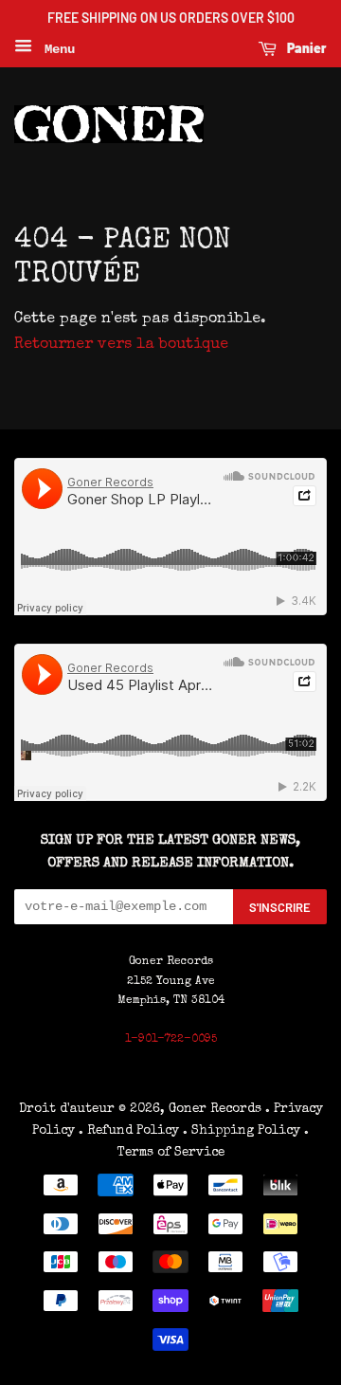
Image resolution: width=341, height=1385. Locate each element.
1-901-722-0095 (171, 1040)
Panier (305, 48)
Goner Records (217, 1109)
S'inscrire (280, 907)
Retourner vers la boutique (121, 345)
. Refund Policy (129, 1131)
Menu (56, 49)
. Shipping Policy (241, 1131)
